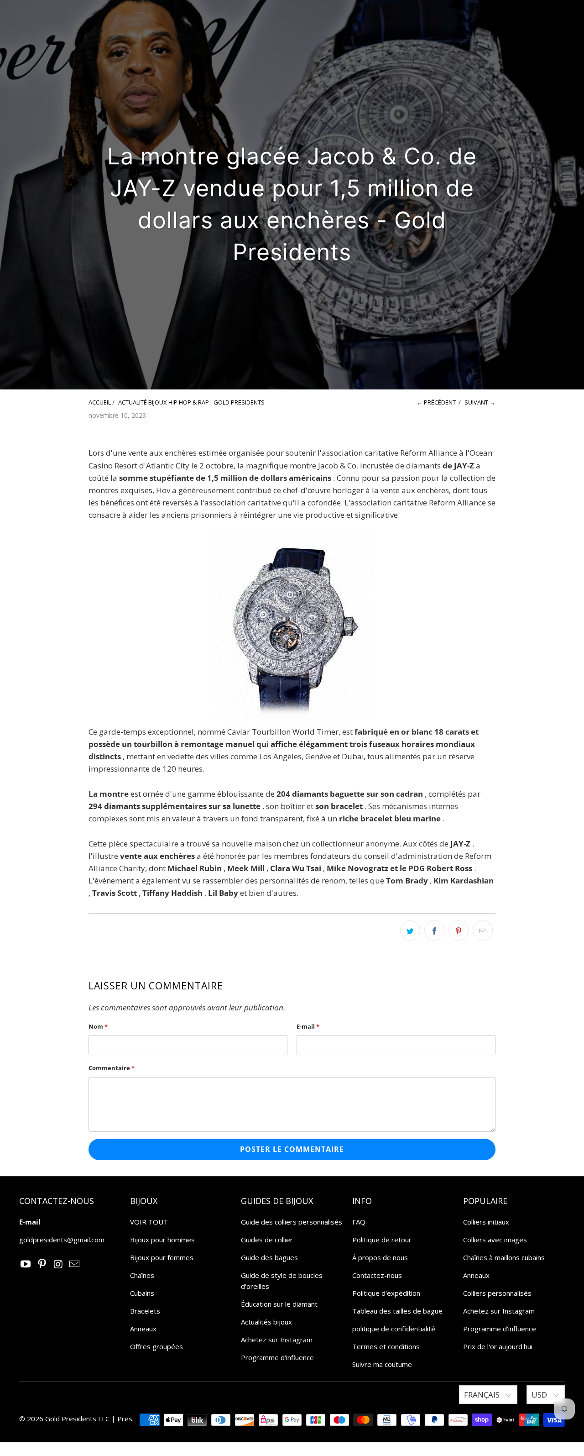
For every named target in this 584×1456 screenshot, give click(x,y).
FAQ (358, 1221)
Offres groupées (156, 1346)
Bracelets (145, 1310)
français (482, 1394)
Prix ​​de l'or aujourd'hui (497, 1346)
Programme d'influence (277, 1357)
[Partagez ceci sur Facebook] (434, 930)
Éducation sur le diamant (279, 1304)
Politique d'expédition (386, 1293)
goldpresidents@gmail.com (61, 1239)
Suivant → (479, 402)
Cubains (142, 1293)
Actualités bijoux (266, 1321)
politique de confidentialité (393, 1328)
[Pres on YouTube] (26, 1264)
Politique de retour (382, 1239)
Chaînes (142, 1275)
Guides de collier (267, 1239)
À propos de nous (380, 1257)
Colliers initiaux (486, 1221)
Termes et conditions (386, 1346)
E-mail (308, 1026)
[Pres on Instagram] (58, 1264)
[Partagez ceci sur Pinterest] (458, 930)
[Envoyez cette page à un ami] (483, 930)
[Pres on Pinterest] (42, 1264)
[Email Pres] (75, 1264)
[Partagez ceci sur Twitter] (410, 930)
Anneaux (143, 1328)
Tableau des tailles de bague (397, 1310)
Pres (124, 1418)
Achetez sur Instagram (277, 1339)
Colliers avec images (495, 1239)
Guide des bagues (269, 1257)
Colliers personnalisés (497, 1293)
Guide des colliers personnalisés (291, 1221)
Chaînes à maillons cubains (504, 1257)
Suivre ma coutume (382, 1364)
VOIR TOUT (149, 1221)
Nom (98, 1026)
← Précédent (436, 402)
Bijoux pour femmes (161, 1257)
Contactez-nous (377, 1275)
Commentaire (112, 1068)
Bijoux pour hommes (162, 1239)
